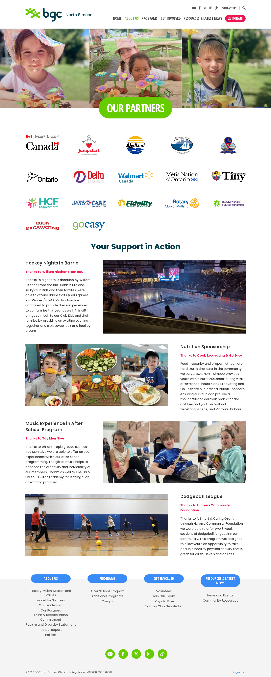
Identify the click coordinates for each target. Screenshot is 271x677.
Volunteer (164, 591)
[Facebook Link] (200, 8)
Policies (51, 635)
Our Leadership (50, 605)
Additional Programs (107, 596)
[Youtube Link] (194, 8)
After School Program (107, 591)
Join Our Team (163, 596)
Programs (150, 18)
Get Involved (170, 18)
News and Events (220, 595)
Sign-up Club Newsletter (164, 606)
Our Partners (51, 610)
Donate (237, 18)
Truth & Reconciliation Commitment (51, 617)
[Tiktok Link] (216, 8)
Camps (107, 601)
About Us (132, 18)
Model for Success (51, 600)
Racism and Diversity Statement (51, 624)
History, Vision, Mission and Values (51, 593)
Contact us (229, 8)
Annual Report (50, 630)
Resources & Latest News (203, 18)
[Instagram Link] (210, 8)
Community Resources (220, 600)
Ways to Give (164, 601)
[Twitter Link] (205, 8)
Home (117, 18)
